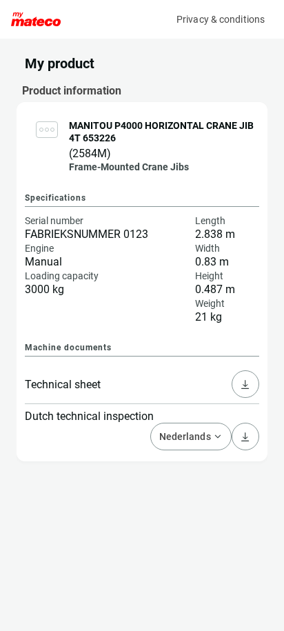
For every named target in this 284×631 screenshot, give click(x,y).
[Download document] (245, 384)
